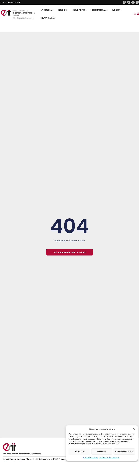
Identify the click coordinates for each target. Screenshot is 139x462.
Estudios (62, 10)
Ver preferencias (124, 451)
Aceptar (79, 451)
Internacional (98, 10)
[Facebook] (124, 2)
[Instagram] (133, 2)
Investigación (48, 18)
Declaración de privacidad (109, 457)
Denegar (101, 451)
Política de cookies (90, 457)
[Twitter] (128, 2)
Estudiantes (78, 10)
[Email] (137, 2)
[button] (133, 428)
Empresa (116, 10)
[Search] (134, 14)
